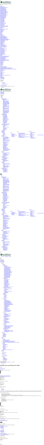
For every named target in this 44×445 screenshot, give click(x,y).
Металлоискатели (6, 266)
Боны (5, 313)
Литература (5, 295)
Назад (5, 312)
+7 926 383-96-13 (2, 261)
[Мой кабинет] (0, 252)
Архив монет (1, 426)
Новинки (4, 333)
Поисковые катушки (6, 279)
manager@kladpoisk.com (3, 85)
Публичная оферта (2, 435)
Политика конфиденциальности (5, 434)
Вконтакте (3, 87)
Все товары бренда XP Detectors (4, 420)
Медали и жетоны (6, 321)
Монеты (5, 299)
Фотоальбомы (2, 427)
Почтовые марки (6, 318)
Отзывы (3, 389)
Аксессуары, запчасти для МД (7, 288)
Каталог (4, 264)
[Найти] (0, 5)
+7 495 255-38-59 (2, 93)
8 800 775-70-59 (2, 77)
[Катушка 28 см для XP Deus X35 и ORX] (5, 375)
